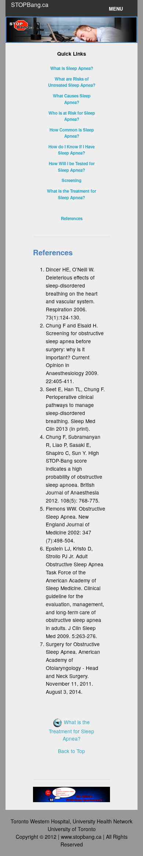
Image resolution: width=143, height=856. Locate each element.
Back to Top (71, 751)
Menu (116, 8)
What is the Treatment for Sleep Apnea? (71, 730)
